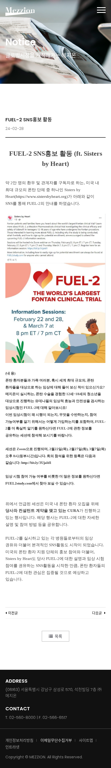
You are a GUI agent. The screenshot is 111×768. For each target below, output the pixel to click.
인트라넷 (12, 747)
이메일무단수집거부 (56, 740)
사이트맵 (86, 740)
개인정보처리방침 (19, 740)
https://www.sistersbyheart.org (41, 196)
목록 (58, 636)
